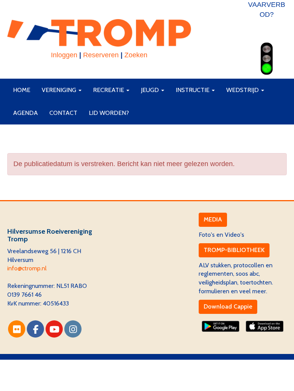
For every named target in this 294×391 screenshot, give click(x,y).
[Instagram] (73, 330)
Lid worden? (109, 112)
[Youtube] (54, 330)
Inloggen (64, 55)
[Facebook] (35, 330)
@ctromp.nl (27, 268)
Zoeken (135, 55)
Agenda (25, 112)
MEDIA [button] (213, 219)
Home (21, 90)
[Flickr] (16, 330)
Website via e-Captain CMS (43, 363)
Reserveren (101, 55)
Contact (63, 112)
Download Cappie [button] (228, 306)
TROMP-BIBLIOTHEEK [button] (234, 250)
